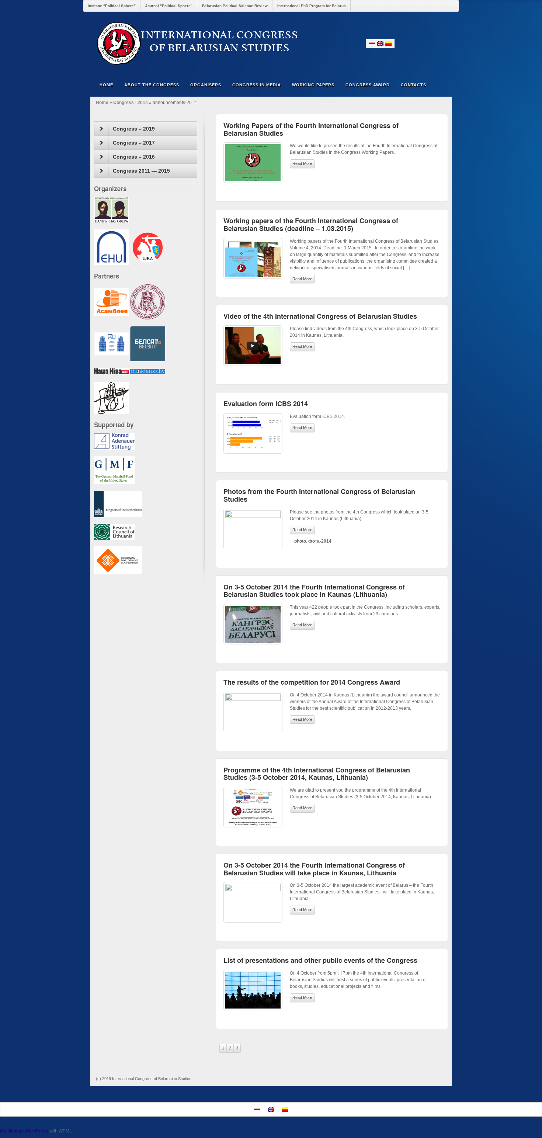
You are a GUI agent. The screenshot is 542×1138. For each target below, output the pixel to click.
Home (106, 85)
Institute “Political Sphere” (112, 6)
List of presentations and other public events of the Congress (320, 960)
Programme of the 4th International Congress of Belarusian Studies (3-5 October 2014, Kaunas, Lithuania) (316, 773)
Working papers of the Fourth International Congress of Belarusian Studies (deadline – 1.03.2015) (310, 224)
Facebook (411, 43)
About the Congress (151, 85)
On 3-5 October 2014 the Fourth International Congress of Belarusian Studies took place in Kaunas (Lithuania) (314, 590)
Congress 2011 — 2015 (141, 171)
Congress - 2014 (130, 102)
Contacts (413, 85)
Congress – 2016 (134, 157)
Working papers (313, 85)
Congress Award (367, 85)
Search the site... (441, 84)
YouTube (431, 43)
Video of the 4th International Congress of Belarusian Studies (320, 316)
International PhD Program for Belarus (311, 6)
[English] (380, 43)
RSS (441, 43)
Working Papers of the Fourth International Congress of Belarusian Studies (311, 129)
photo (300, 541)
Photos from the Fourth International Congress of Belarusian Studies (319, 495)
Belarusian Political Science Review (235, 6)
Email (401, 43)
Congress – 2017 (134, 143)
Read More (302, 163)
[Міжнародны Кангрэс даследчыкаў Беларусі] (271, 43)
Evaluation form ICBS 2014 (265, 403)
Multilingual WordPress (24, 1131)
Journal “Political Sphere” (168, 6)
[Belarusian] (372, 43)
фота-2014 (319, 541)
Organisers (205, 85)
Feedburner (421, 43)
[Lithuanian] (388, 43)
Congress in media (256, 85)
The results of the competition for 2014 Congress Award (311, 682)
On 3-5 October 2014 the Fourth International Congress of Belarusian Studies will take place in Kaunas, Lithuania (314, 869)
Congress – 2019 (134, 129)
